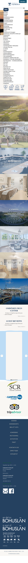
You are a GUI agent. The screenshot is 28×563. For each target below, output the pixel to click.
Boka (6, 9)
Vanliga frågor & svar (9, 71)
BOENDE (14, 420)
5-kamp (5, 48)
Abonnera (6, 42)
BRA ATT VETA (14, 427)
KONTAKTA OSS (14, 447)
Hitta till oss (6, 68)
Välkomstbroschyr (8, 70)
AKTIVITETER (14, 439)
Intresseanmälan (8, 21)
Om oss (5, 63)
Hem (4, 11)
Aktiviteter (6, 44)
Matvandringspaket (8, 54)
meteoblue (5, 545)
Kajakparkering (7, 27)
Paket (5, 50)
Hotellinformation (8, 17)
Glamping (6, 26)
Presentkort (6, 74)
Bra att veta (6, 29)
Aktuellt (5, 62)
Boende (5, 12)
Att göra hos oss (7, 47)
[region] (14, 355)
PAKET (14, 442)
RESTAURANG (14, 435)
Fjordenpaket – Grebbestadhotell (12, 60)
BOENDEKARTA (14, 424)
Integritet (6, 83)
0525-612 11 (5, 473)
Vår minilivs (6, 41)
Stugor (5, 23)
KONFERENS (14, 432)
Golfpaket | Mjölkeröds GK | (11, 57)
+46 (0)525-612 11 (7, 481)
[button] (2, 356)
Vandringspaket (7, 51)
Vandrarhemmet (8, 24)
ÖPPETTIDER (14, 451)
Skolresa (5, 36)
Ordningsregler (7, 80)
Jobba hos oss (7, 77)
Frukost (5, 39)
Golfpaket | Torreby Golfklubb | (12, 59)
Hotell (5, 15)
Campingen (6, 18)
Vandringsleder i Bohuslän (10, 45)
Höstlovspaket (7, 53)
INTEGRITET (14, 454)
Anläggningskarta (8, 76)
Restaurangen (7, 38)
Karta (5, 30)
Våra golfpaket (7, 56)
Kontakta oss (7, 66)
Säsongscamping (8, 20)
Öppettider (6, 73)
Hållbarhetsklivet (8, 82)
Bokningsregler (7, 79)
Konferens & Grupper (9, 32)
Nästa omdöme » (21, 316)
